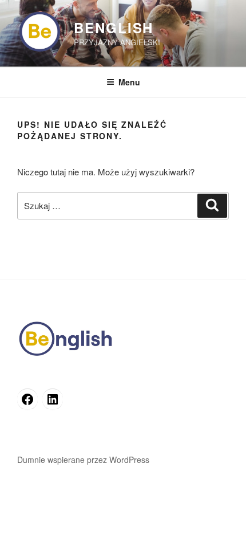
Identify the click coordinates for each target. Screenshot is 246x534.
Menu (129, 82)
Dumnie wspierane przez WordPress (83, 459)
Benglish (113, 27)
